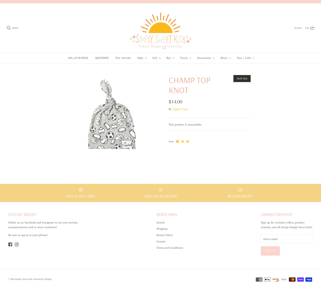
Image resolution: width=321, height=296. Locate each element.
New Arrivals (123, 58)
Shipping (161, 228)
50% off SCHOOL (78, 58)
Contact (161, 241)
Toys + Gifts (244, 58)
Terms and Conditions (169, 247)
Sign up (270, 250)
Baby (140, 58)
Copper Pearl (180, 109)
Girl (154, 58)
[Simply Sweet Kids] (160, 28)
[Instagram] (17, 244)
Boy (169, 58)
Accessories (204, 58)
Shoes (224, 58)
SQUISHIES (102, 58)
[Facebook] (10, 244)
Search (160, 222)
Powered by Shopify (42, 279)
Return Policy (164, 235)
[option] (111, 116)
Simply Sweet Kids (23, 279)
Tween (184, 58)
